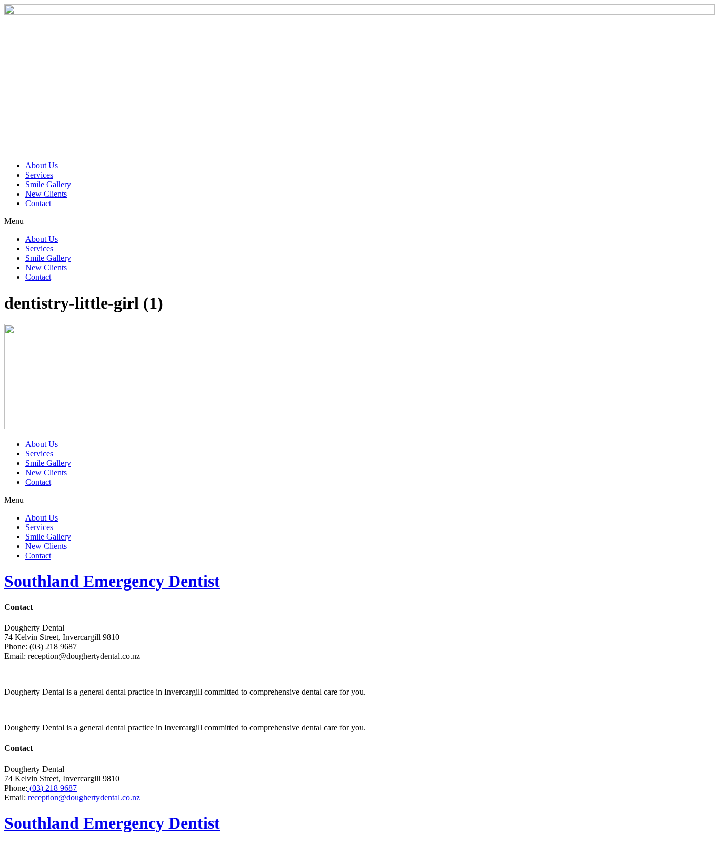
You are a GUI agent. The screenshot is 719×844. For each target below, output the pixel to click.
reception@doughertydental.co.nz (84, 797)
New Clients (46, 193)
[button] (359, 221)
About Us (41, 165)
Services (39, 174)
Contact (38, 203)
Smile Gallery (48, 184)
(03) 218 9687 (52, 788)
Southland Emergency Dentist (112, 581)
